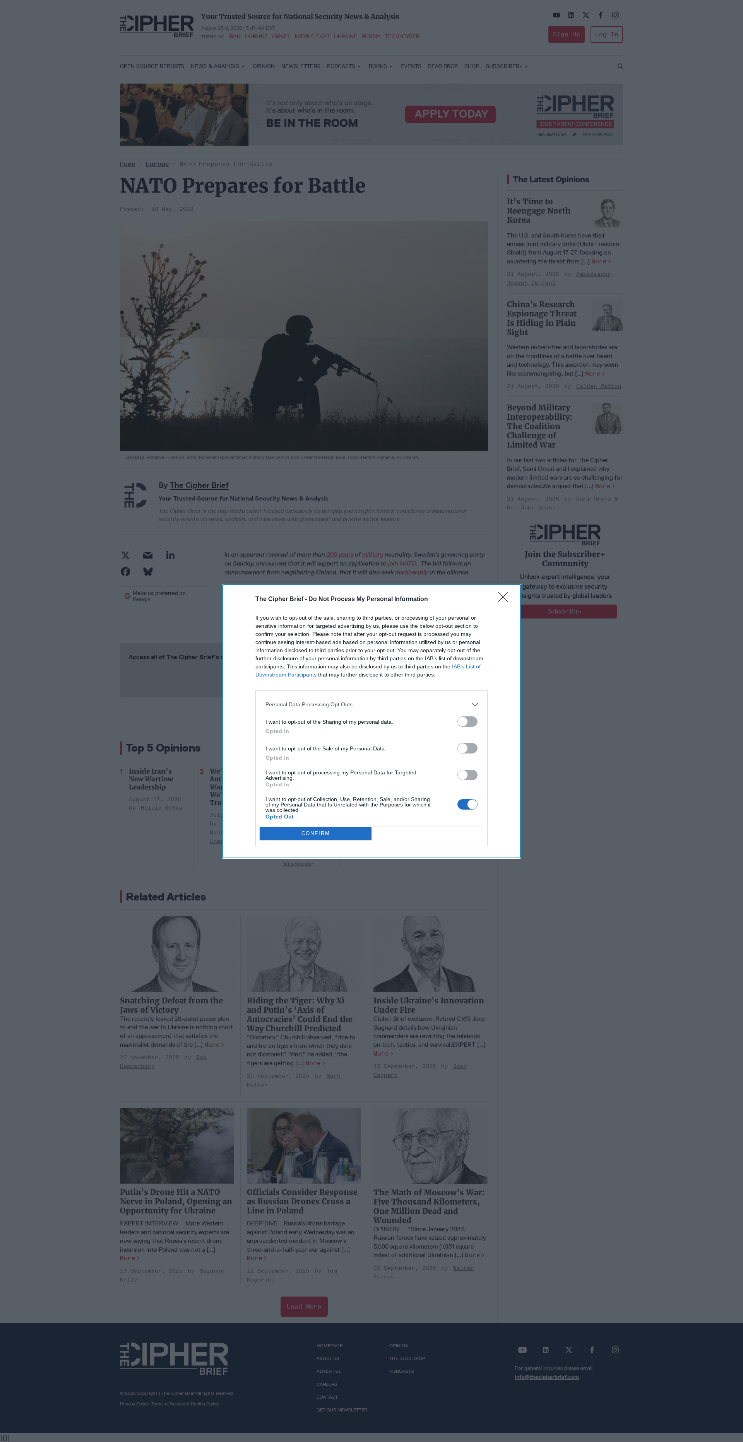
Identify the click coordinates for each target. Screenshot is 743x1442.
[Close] (505, 599)
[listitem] (371, 704)
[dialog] (371, 721)
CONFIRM (315, 833)
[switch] (467, 721)
